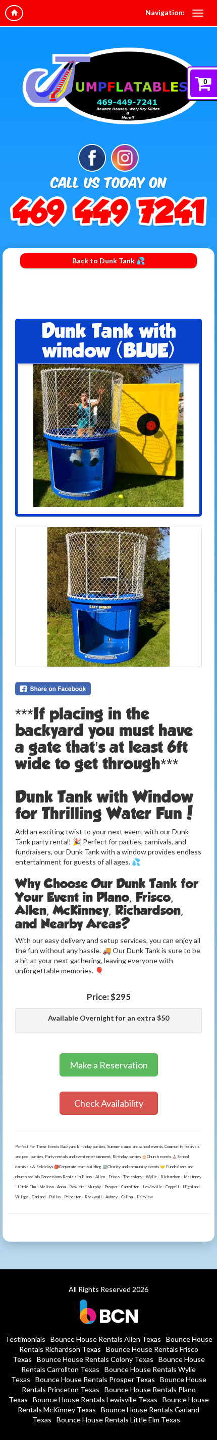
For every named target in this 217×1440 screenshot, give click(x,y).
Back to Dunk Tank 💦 (108, 260)
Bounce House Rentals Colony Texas (95, 1359)
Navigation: (165, 12)
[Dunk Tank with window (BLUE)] (108, 439)
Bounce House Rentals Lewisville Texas (95, 1399)
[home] (14, 13)
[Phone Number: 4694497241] (108, 211)
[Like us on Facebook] (92, 157)
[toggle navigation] (198, 13)
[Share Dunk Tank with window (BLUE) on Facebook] (108, 688)
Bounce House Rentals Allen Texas (105, 1339)
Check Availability (108, 1103)
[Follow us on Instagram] (125, 157)
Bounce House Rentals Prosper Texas (95, 1379)
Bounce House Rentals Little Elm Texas (118, 1419)
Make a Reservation (109, 1064)
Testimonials (25, 1339)
